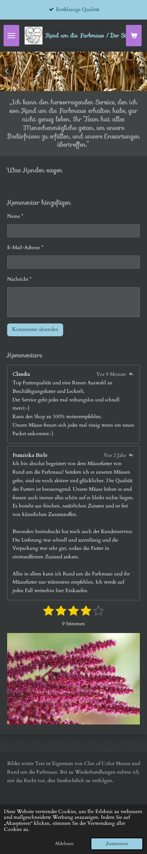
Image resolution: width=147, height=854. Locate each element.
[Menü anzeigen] (11, 35)
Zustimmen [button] (117, 844)
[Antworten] (131, 374)
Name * (15, 216)
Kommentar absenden (35, 329)
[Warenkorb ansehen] (134, 35)
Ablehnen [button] (64, 844)
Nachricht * (19, 279)
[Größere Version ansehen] (73, 679)
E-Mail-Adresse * (25, 247)
